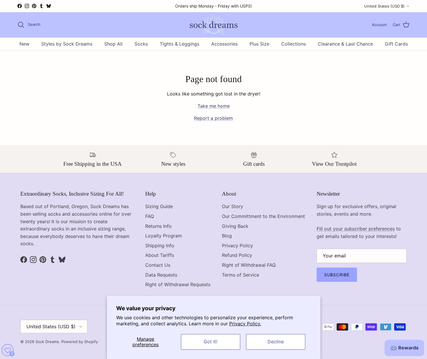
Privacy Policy (237, 245)
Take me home (214, 106)
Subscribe (336, 274)
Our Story (232, 206)
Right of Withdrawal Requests (177, 284)
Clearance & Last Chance (345, 44)
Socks (141, 44)
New (24, 44)
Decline (276, 341)
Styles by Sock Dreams (66, 44)
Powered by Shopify (79, 341)
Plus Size (259, 44)
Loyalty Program (163, 236)
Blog (227, 236)
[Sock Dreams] (214, 25)
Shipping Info (159, 245)
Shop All (113, 44)
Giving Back (235, 226)
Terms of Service (240, 275)
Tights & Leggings (179, 44)
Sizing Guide (159, 206)
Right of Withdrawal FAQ (249, 265)
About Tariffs (159, 255)
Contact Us (157, 265)
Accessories (224, 44)
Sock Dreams (47, 341)
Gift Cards (396, 44)
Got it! (210, 341)
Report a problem (213, 118)
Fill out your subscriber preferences (356, 229)
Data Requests (161, 275)
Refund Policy (237, 255)
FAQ (149, 216)
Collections (293, 44)
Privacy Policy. (245, 323)
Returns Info (158, 226)
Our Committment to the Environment (263, 216)
